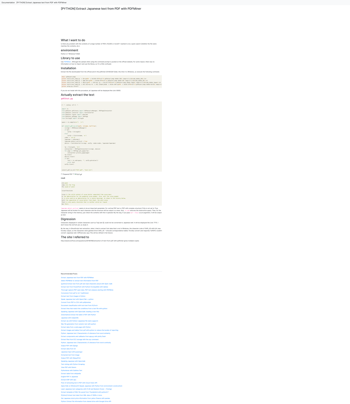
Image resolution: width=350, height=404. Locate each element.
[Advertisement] (283, 93)
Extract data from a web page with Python (76, 327)
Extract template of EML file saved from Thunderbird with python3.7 (84, 392)
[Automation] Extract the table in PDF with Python (78, 315)
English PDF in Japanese (69, 377)
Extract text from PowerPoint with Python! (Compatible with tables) (84, 287)
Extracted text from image (70, 355)
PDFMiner (67, 62)
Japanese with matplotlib (69, 318)
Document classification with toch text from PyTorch (79, 305)
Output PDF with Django (69, 346)
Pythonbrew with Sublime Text (71, 370)
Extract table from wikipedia (71, 373)
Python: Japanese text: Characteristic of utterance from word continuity (86, 342)
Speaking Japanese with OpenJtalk (73, 361)
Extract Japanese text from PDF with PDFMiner (77, 277)
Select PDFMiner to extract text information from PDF (79, 281)
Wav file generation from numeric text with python (78, 324)
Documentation (8, 2)
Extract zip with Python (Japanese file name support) (79, 321)
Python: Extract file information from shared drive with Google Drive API (86, 401)
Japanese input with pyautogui (71, 352)
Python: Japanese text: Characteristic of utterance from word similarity (85, 333)
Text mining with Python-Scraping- (73, 364)
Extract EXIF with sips (68, 380)
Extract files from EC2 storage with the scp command (79, 339)
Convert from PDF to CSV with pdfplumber (76, 302)
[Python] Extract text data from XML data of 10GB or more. (81, 395)
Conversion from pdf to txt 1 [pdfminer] (75, 293)
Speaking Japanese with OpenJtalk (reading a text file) (80, 311)
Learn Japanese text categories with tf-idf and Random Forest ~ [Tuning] (86, 389)
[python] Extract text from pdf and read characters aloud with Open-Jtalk (86, 284)
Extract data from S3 (68, 349)
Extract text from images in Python (73, 296)
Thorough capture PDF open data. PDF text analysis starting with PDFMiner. (87, 290)
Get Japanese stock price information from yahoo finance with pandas (85, 398)
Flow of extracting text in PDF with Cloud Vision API (79, 383)
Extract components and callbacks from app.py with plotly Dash (83, 336)
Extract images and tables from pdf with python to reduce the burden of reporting (89, 330)
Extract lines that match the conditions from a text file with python (84, 308)
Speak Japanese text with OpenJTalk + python (77, 299)
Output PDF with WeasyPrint (71, 358)
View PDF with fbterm (68, 367)
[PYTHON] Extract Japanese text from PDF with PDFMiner (41, 2)
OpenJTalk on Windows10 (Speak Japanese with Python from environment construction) (91, 386)
